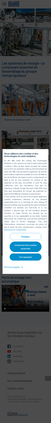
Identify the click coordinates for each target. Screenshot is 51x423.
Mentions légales (12, 267)
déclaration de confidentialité (15, 230)
